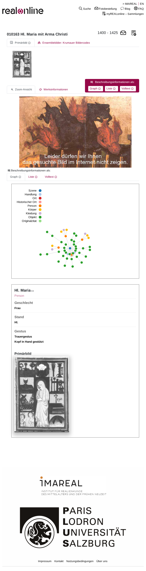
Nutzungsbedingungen (80, 561)
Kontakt (58, 561)
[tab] (21, 43)
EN (142, 3)
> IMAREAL (130, 3)
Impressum (45, 561)
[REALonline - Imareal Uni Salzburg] (24, 8)
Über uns (101, 561)
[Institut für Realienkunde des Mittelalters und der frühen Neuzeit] (73, 485)
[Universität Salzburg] (73, 527)
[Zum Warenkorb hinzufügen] (123, 33)
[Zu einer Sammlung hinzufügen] (134, 33)
